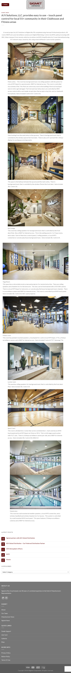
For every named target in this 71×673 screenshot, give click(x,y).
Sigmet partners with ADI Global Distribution (20, 538)
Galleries (4, 638)
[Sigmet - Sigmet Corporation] (35, 4)
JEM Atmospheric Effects (14, 549)
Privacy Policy (5, 653)
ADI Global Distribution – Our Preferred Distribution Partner (25, 543)
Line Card (4, 635)
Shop (3, 642)
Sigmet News (5, 12)
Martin (8, 559)
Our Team (4, 613)
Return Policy (5, 656)
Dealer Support (6, 631)
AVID (8, 554)
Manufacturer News (7, 617)
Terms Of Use (5, 660)
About (3, 610)
